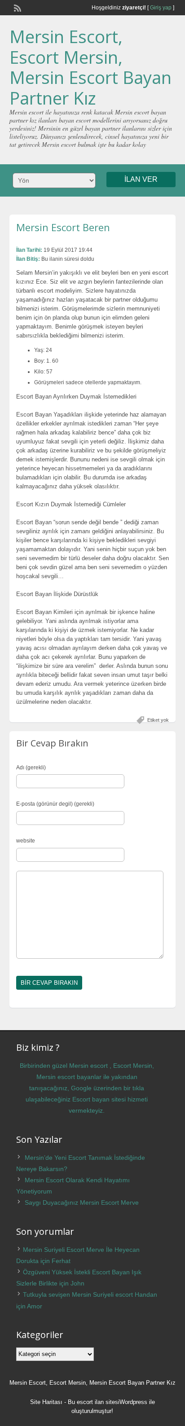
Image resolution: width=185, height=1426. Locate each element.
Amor (34, 1306)
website (25, 841)
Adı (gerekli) (31, 767)
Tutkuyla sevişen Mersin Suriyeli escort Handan (90, 1294)
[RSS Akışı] (16, 7)
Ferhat (61, 1260)
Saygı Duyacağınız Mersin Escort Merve (82, 1202)
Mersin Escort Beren (63, 227)
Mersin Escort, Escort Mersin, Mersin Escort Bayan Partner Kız (90, 67)
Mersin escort (88, 1065)
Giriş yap (161, 7)
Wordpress (133, 1402)
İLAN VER (141, 179)
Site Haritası (46, 1402)
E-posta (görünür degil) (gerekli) (55, 804)
